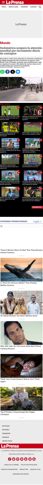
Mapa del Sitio (35, 469)
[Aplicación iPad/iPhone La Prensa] (26, 459)
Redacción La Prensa (19, 67)
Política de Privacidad (29, 465)
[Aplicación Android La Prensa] (30, 459)
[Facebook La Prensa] (9, 459)
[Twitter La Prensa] (13, 459)
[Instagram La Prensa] (18, 459)
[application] (21, 89)
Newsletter (24, 469)
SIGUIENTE (36, 207)
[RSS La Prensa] (34, 459)
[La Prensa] (10, 446)
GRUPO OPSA (7, 441)
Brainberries (22, 255)
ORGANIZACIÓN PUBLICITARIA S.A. (21, 454)
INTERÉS (5, 430)
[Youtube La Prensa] (22, 459)
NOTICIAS (6, 426)
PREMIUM (6, 433)
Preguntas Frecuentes (21, 474)
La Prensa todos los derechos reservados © (21, 451)
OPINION (5, 437)
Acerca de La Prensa (11, 465)
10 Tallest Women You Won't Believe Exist (18, 316)
